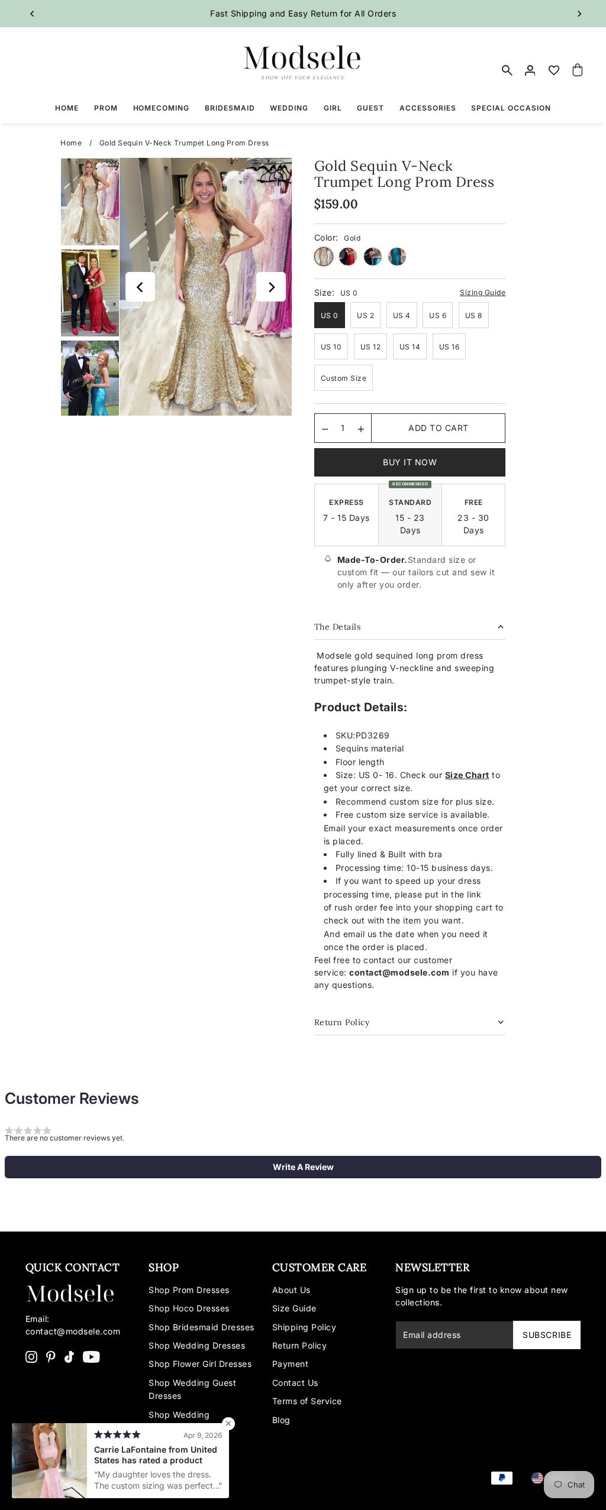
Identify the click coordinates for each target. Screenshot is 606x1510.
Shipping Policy (304, 1327)
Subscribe (547, 1335)
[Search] (507, 70)
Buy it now (410, 462)
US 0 (330, 315)
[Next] (579, 13)
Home (71, 142)
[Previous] (33, 13)
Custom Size (344, 378)
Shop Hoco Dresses (189, 1308)
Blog (281, 1420)
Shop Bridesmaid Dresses (201, 1327)
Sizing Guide (482, 292)
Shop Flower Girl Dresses (200, 1364)
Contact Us (295, 1383)
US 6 (437, 315)
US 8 (473, 315)
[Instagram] (31, 1356)
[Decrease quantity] (325, 428)
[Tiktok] (69, 1356)
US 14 (410, 346)
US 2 (365, 315)
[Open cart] (577, 70)
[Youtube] (91, 1356)
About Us (291, 1290)
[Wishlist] (554, 70)
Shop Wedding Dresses (197, 1345)
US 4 (402, 315)
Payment (290, 1364)
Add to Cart (438, 428)
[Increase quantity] (361, 428)
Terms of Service (307, 1401)
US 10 (331, 346)
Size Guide (294, 1308)
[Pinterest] (51, 1356)
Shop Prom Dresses (189, 1290)
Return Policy (299, 1345)
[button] (303, 1167)
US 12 (370, 346)
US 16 (449, 346)
